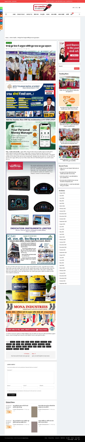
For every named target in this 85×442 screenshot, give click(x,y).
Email (25, 385)
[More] (1, 28)
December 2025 (63, 213)
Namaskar (18, 346)
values (21, 349)
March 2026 (62, 206)
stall (44, 346)
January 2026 (62, 211)
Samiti (39, 346)
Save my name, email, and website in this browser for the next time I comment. (25, 390)
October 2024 (62, 250)
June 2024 (62, 260)
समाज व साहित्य (53, 14)
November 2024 (63, 247)
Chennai (37, 341)
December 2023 (63, 275)
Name (9, 385)
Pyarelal (30, 346)
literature (34, 344)
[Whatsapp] (1, 8)
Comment (9, 370)
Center (27, 341)
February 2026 (63, 208)
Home (14, 14)
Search (60, 66)
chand (32, 341)
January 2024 (62, 273)
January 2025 (62, 242)
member (48, 344)
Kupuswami (27, 344)
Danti (50, 341)
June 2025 (62, 229)
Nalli (13, 346)
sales (35, 346)
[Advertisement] (42, 27)
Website (41, 385)
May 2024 (62, 262)
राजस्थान (47, 14)
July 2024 (62, 257)
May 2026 (62, 200)
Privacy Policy (21, 14)
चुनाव (72, 14)
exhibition (9, 344)
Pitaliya (24, 346)
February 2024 (63, 270)
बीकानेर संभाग (36, 14)
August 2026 (62, 193)
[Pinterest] (1, 20)
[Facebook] (1, 10)
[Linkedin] (1, 18)
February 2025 (63, 239)
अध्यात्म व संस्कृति (61, 14)
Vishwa (26, 349)
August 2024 (62, 255)
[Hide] (0, 30)
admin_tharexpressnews (11, 48)
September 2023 (63, 283)
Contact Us (29, 14)
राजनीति (67, 14)
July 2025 (62, 226)
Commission (44, 341)
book (23, 341)
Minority (8, 346)
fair (14, 344)
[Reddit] (1, 15)
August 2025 (62, 224)
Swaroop (49, 346)
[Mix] (1, 25)
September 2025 (63, 221)
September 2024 (63, 252)
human (18, 344)
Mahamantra (41, 344)
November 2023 (63, 278)
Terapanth (16, 349)
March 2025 (62, 237)
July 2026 (62, 195)
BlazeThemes (25, 438)
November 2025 (63, 216)
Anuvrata (13, 341)
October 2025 (62, 219)
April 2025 (62, 234)
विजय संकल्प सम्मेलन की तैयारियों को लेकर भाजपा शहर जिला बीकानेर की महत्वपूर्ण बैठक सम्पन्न (56, 1)
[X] (1, 13)
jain (22, 344)
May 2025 (62, 231)
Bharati (18, 341)
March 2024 (62, 268)
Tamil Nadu (9, 349)
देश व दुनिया (42, 14)
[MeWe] (1, 23)
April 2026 (62, 203)
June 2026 (62, 198)
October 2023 (62, 281)
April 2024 (62, 265)
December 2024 (63, 244)
